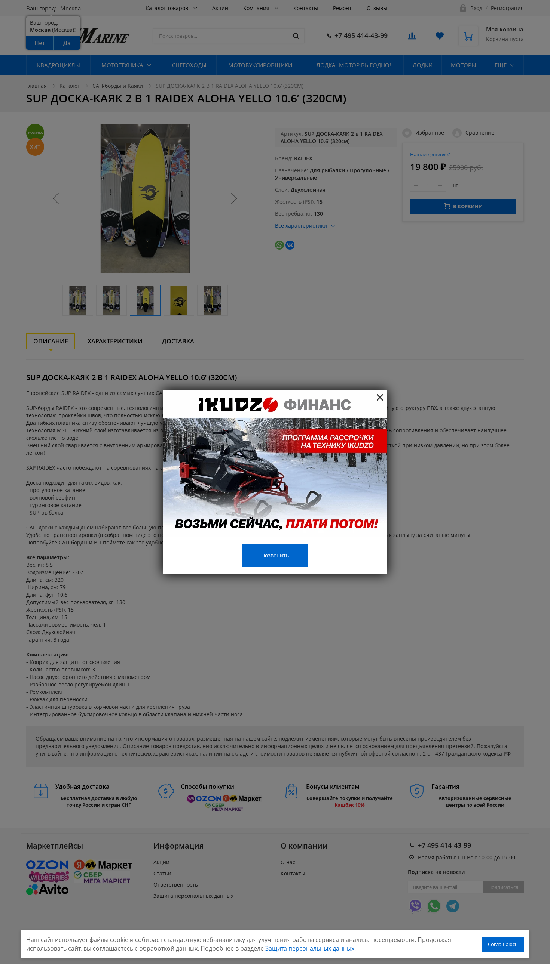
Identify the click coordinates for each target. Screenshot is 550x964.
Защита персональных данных (309, 948)
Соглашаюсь (503, 944)
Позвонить (275, 555)
